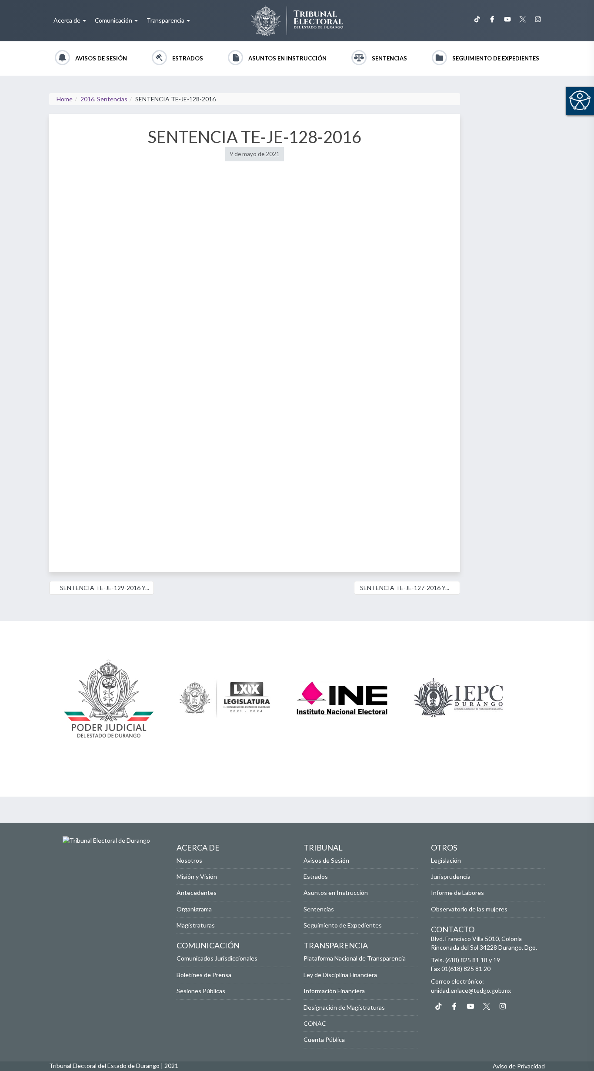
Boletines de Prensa (204, 974)
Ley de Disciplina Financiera (340, 974)
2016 (87, 99)
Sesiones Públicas (201, 990)
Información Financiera (334, 990)
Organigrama (194, 909)
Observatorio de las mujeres (469, 909)
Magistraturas (196, 925)
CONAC (315, 1023)
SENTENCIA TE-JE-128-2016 (254, 137)
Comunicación (114, 20)
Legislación (446, 860)
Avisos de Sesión (101, 58)
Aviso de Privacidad (519, 1066)
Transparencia (166, 20)
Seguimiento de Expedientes (495, 58)
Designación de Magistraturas (344, 1007)
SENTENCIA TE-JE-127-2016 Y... (405, 587)
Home (65, 99)
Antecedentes (197, 892)
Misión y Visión (197, 876)
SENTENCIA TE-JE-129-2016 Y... (104, 587)
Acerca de (67, 20)
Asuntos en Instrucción (287, 58)
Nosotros (189, 860)
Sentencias (389, 58)
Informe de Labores (457, 892)
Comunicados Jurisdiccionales (217, 958)
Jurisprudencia (451, 876)
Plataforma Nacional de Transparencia (355, 958)
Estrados (187, 58)
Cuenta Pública (324, 1039)
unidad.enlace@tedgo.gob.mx (471, 990)
